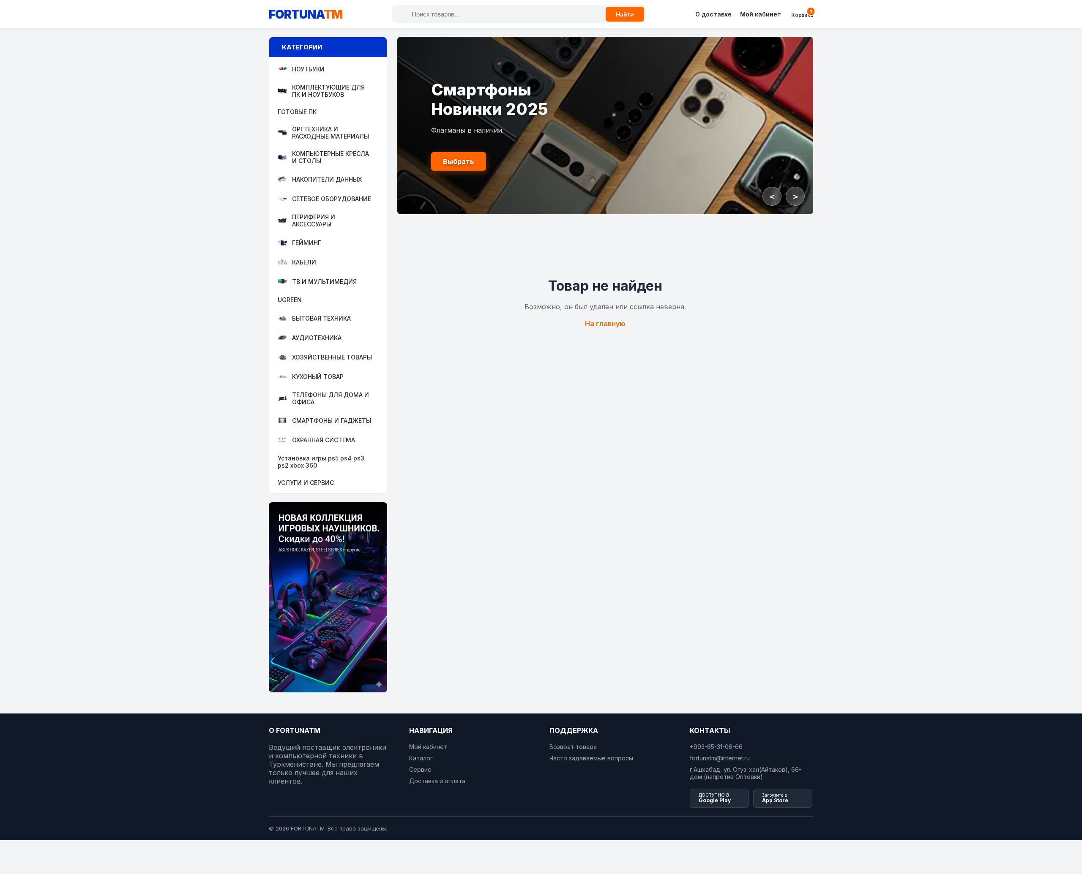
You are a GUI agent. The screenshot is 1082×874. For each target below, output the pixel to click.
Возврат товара (573, 746)
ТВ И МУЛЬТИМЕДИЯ (324, 281)
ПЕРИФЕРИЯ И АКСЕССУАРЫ (313, 220)
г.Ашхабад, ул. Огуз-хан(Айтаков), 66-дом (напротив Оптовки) (745, 773)
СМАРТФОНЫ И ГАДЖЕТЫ (331, 420)
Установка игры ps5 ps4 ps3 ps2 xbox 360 (321, 462)
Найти (625, 14)
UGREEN (290, 299)
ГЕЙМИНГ (306, 242)
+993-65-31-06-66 (716, 746)
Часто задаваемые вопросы (591, 758)
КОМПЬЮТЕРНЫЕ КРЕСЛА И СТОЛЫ (330, 157)
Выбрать (458, 161)
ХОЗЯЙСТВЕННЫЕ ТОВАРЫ (332, 357)
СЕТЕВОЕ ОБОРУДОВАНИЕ (331, 198)
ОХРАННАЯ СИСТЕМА (323, 440)
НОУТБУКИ (308, 69)
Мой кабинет (760, 14)
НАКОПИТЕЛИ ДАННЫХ (327, 179)
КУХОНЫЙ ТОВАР (318, 376)
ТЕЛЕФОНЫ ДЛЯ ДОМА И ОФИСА (330, 398)
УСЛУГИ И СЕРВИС (306, 482)
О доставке (713, 14)
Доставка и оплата (437, 780)
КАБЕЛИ (304, 262)
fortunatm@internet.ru (720, 758)
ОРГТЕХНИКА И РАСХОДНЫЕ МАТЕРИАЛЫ (330, 132)
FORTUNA (305, 14)
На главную (605, 323)
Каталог (421, 758)
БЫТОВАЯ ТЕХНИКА (321, 318)
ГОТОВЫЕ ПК (297, 111)
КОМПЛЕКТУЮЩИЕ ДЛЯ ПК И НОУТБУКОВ (328, 91)
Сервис (420, 769)
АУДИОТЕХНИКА (317, 337)
